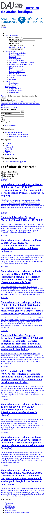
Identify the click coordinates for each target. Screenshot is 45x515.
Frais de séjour (14, 74)
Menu (3, 25)
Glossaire (8, 505)
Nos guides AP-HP (15, 89)
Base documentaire (11, 35)
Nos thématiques (10, 51)
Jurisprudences (6, 104)
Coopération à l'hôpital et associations (21, 62)
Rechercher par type (15, 39)
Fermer (3, 28)
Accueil (3, 96)
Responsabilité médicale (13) (14, 132)
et (1, 117)
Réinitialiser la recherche (17, 47)
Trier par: (4, 172)
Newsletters (9, 503)
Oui (4, 178)
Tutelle (11, 77)
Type (14, 172)
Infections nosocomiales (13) (18, 134)
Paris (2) (8, 153)
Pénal (11, 68)
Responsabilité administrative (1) (20, 136)
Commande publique (16, 66)
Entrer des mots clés (15, 37)
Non (10, 178)
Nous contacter (10, 507)
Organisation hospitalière (17, 53)
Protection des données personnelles (17, 512)
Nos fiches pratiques (16, 90)
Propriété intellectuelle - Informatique (21, 64)
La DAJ (7, 81)
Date (9, 172)
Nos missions (13, 85)
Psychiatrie (12, 79)
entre (2, 115)
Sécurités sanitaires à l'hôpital (18, 75)
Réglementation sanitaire (17, 70)
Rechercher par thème (16, 43)
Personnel (12, 57)
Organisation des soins (16, 60)
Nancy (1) (8, 149)
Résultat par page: (7, 174)
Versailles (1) (9, 154)
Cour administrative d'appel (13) (15, 162)
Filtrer (3, 98)
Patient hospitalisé (15, 59)
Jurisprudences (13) (11, 125)
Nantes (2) (8, 151)
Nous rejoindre (10, 508)
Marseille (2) (9, 147)
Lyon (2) (8, 145)
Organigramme (14, 83)
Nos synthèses (14, 92)
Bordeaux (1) (9, 143)
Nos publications (10, 87)
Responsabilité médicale (17, 55)
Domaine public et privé (17, 72)
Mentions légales (10, 510)
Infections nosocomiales (19, 104)
